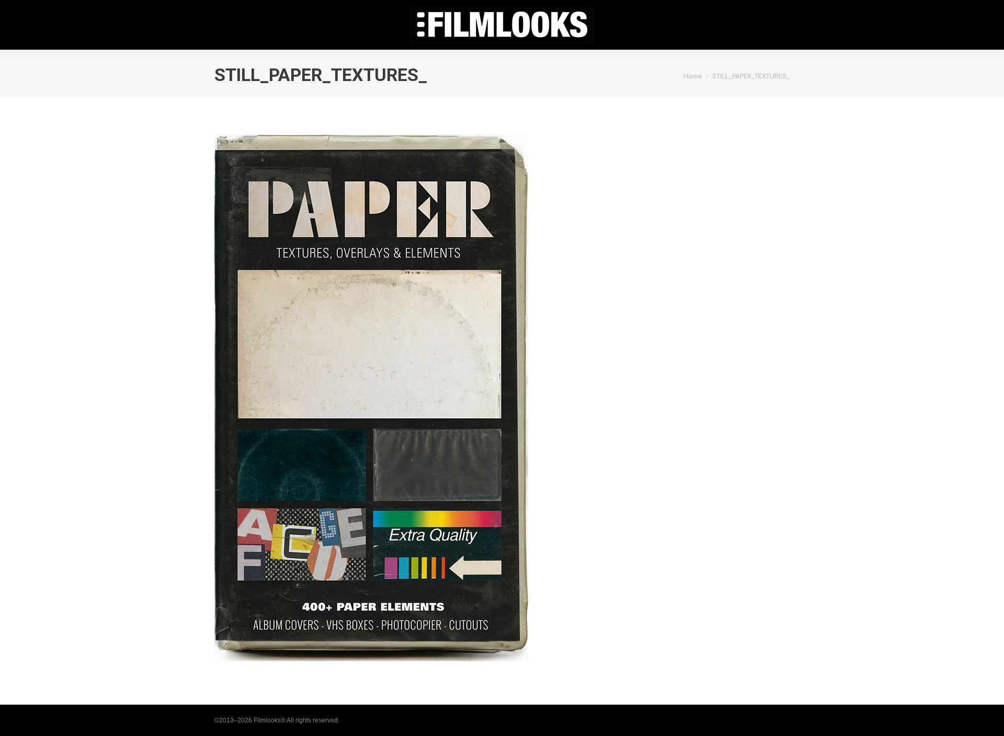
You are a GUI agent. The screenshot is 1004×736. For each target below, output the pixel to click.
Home (692, 76)
